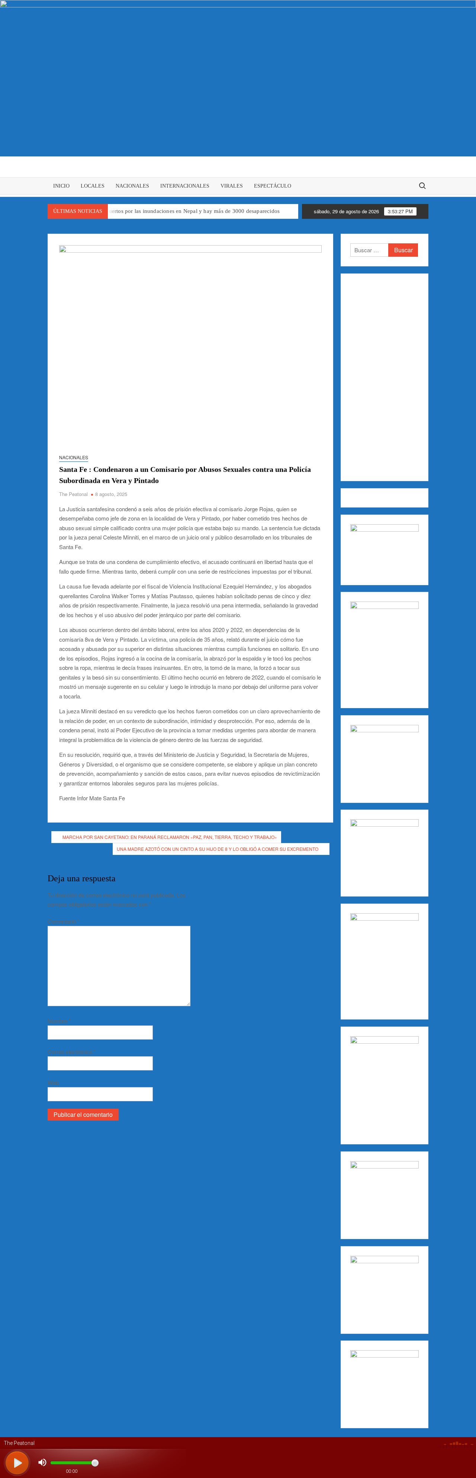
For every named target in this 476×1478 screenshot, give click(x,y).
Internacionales (184, 186)
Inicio (61, 186)
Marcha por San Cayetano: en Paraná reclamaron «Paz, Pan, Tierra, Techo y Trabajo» (169, 837)
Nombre (59, 1021)
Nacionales (132, 186)
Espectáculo (272, 186)
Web (53, 1082)
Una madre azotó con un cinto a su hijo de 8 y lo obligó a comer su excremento (217, 849)
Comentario (64, 921)
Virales (232, 186)
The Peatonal (73, 493)
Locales (92, 186)
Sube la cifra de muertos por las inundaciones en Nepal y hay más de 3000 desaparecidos (172, 211)
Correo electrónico (72, 1052)
